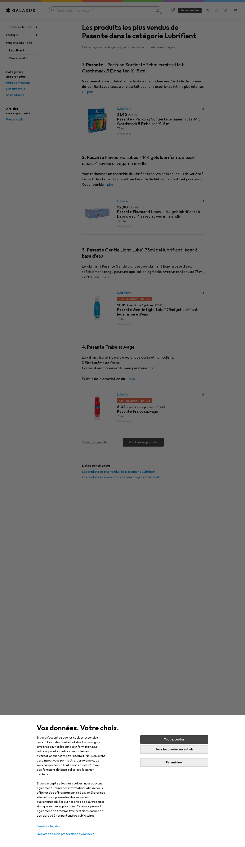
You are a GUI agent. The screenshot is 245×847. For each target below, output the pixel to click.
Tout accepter (174, 739)
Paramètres (174, 762)
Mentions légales (48, 826)
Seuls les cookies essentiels (174, 749)
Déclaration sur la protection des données (65, 834)
